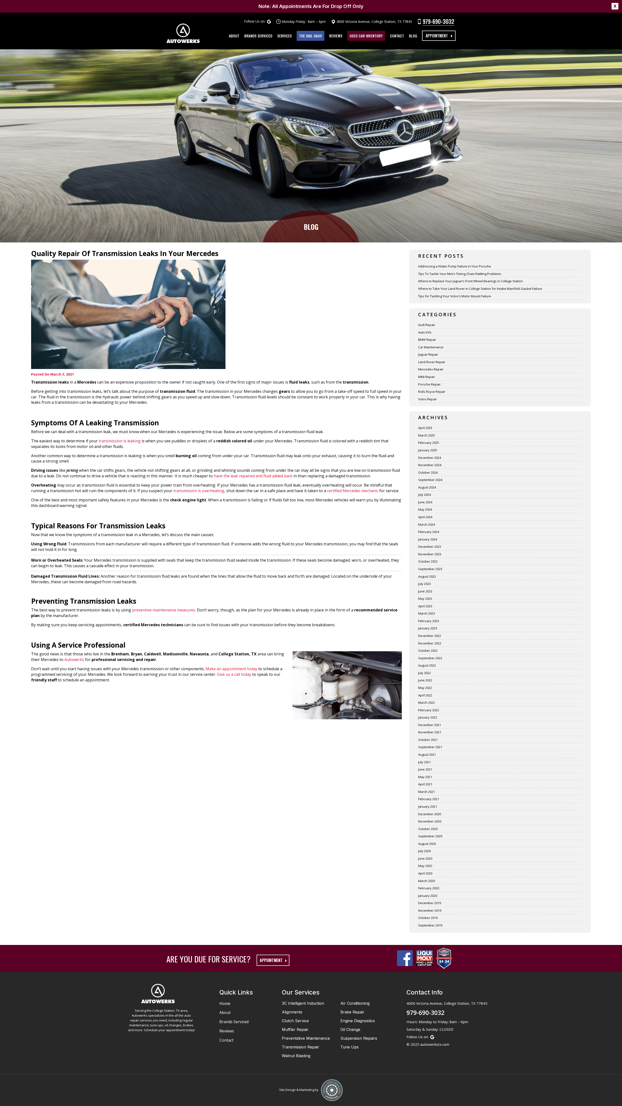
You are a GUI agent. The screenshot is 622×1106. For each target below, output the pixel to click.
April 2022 (425, 695)
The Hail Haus (310, 35)
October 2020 (428, 829)
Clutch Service (295, 1020)
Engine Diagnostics (357, 1020)
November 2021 (429, 732)
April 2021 (425, 784)
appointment (271, 960)
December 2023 (429, 546)
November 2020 (429, 821)
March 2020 (426, 881)
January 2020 (427, 895)
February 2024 (428, 532)
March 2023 (426, 613)
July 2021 (424, 762)
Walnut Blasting (296, 1055)
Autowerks (74, 659)
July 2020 (424, 851)
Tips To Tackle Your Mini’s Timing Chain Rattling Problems (459, 274)
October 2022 (428, 650)
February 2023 (428, 621)
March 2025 (426, 435)
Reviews (335, 35)
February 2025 (428, 442)
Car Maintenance (430, 347)
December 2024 (429, 457)
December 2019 (429, 903)
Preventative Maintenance (306, 1038)
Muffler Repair (295, 1029)
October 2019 (428, 918)
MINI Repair (426, 377)
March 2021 (426, 791)
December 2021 (429, 725)
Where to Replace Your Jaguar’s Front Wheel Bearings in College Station (470, 281)
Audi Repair (426, 325)
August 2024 (427, 487)
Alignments (292, 1012)
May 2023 (425, 598)
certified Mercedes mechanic (352, 490)
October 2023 (428, 561)
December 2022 (429, 636)
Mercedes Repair (430, 369)
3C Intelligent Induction (303, 1003)
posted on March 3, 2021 (52, 374)
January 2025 (427, 450)
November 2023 (429, 554)
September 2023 (430, 569)
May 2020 (425, 866)
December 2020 (429, 814)
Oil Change (350, 1029)
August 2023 (427, 576)
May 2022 (425, 688)
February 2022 (428, 710)
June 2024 (425, 502)
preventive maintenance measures (163, 610)
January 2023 (427, 628)
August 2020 (427, 843)
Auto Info (425, 332)
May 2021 (425, 777)
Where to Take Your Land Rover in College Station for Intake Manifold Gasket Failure (480, 288)
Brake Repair (352, 1012)
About (234, 35)
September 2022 (430, 658)
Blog (413, 35)
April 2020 (425, 873)
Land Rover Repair (431, 362)
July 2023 (424, 584)
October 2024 (428, 472)
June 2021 (425, 769)
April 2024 (425, 517)
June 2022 (425, 680)
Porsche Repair (429, 384)
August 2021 (427, 754)
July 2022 (424, 673)
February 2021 (428, 799)
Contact (397, 35)
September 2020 (430, 836)
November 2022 (429, 643)
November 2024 (429, 465)
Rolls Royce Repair (431, 391)
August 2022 (427, 665)
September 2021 (430, 747)
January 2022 (427, 717)
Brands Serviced (258, 35)
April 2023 (425, 606)
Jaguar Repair (428, 354)
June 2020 (425, 858)
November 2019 (429, 910)
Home (224, 1003)
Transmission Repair (300, 1047)
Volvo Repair (427, 399)
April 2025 (425, 428)
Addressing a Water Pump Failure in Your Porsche (454, 266)
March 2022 (426, 702)
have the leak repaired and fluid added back (253, 476)
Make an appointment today (231, 668)
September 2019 (430, 925)
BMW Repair (427, 339)
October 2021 (428, 739)
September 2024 (430, 480)
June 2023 (425, 591)
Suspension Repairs (358, 1038)
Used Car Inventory (366, 35)
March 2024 (426, 524)
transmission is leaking (120, 441)
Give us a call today (234, 674)
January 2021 (427, 806)
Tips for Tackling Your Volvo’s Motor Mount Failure (454, 296)
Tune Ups (349, 1047)
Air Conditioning (355, 1003)
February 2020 (428, 888)
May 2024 (425, 509)
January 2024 (427, 539)
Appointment (437, 36)
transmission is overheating (198, 490)
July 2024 (424, 494)
